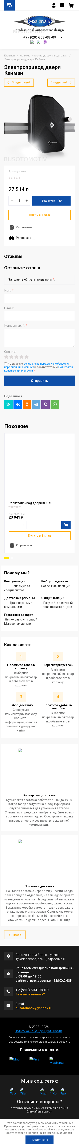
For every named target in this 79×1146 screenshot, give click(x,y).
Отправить (39, 381)
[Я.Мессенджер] (8, 404)
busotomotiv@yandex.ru (34, 1008)
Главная (9, 55)
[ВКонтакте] (17, 404)
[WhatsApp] (55, 404)
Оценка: (10, 352)
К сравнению (24, 227)
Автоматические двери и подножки (43, 55)
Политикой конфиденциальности (50, 1132)
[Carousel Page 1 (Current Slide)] (6, 558)
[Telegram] (36, 404)
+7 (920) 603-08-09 (39, 37)
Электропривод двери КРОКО (30, 503)
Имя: (8, 290)
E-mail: (9, 308)
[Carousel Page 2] (12, 558)
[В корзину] (66, 525)
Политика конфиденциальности (38, 1031)
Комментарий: (15, 326)
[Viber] (45, 404)
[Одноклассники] (27, 404)
